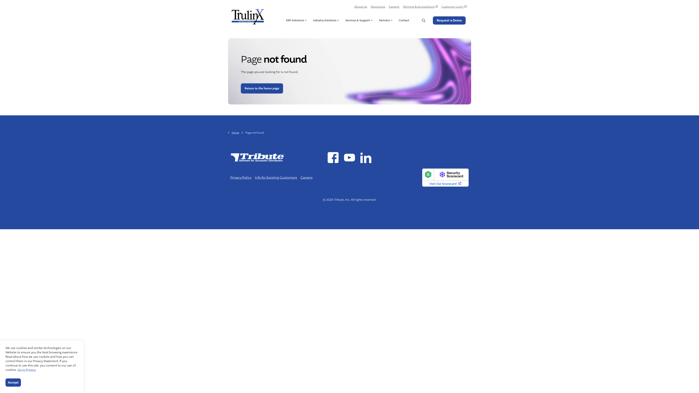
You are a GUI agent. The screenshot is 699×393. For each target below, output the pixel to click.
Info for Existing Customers (276, 178)
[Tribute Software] (248, 16)
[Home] (257, 157)
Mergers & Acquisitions (419, 7)
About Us (360, 7)
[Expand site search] (423, 20)
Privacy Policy (240, 178)
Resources (378, 7)
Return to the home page (262, 88)
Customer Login (452, 7)
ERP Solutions (295, 20)
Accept (13, 382)
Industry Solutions (324, 20)
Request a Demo (449, 20)
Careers (394, 7)
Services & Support (357, 20)
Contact (404, 20)
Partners (384, 20)
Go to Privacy (27, 370)
